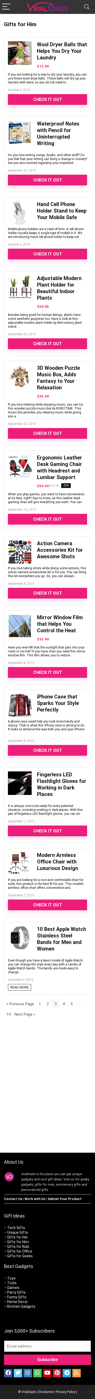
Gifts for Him (18, 1242)
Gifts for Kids (18, 1246)
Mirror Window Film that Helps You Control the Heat (60, 624)
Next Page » (25, 1014)
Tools (12, 1283)
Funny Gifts (16, 1297)
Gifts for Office (19, 1251)
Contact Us (13, 1199)
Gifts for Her (17, 1237)
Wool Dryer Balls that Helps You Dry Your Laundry (62, 51)
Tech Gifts (16, 1228)
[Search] (86, 7)
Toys (11, 1278)
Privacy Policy (65, 1392)
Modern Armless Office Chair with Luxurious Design (57, 861)
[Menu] (6, 7)
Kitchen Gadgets (21, 1306)
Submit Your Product (65, 1199)
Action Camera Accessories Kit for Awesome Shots (60, 550)
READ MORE (19, 987)
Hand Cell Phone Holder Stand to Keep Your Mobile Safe (62, 210)
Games (13, 1288)
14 (8, 1014)
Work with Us (35, 1199)
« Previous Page (20, 1004)
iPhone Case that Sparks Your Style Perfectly (58, 703)
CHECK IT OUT (47, 99)
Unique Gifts (17, 1232)
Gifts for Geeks (20, 1256)
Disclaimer (46, 1392)
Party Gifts (16, 1292)
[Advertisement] (47, 1091)
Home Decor (17, 1302)
